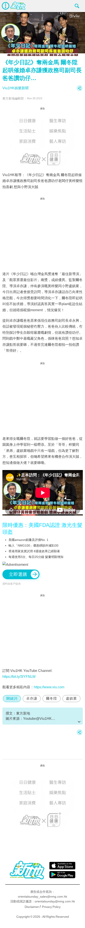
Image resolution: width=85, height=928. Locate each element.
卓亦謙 (31, 698)
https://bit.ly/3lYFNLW (19, 676)
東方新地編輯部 (13, 98)
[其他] (79, 90)
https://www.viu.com (49, 687)
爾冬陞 (51, 698)
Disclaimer (32, 907)
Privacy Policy (51, 907)
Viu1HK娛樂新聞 (15, 88)
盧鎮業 (71, 698)
